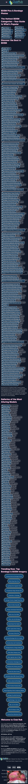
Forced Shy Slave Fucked (14, 671)
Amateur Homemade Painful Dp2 (14, 609)
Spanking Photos (7, 33)
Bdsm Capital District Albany (14, 628)
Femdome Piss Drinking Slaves (14, 666)
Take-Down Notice (10, 761)
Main (9, 759)
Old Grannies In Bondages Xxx (14, 662)
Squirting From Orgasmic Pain (14, 585)
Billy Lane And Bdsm (14, 704)
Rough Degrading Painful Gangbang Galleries (14, 690)
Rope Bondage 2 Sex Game (14, 700)
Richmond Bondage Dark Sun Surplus (14, 638)
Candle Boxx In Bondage (14, 595)
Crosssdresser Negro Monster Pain (14, 590)
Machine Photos (20, 34)
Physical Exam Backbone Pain (14, 714)
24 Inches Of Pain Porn (14, 633)
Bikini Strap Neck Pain (14, 581)
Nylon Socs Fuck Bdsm (14, 614)
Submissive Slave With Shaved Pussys (14, 676)
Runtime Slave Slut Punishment (14, 643)
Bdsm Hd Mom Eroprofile (14, 604)
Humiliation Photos (7, 30)
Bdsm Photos (6, 28)
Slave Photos (19, 37)
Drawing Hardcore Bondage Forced (14, 576)
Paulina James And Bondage (14, 681)
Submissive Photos (21, 30)
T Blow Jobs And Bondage (14, 619)
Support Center (18, 761)
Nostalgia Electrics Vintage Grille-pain (14, 647)
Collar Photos (19, 32)
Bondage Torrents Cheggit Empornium (14, 600)
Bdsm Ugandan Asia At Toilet (14, 657)
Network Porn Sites (15, 759)
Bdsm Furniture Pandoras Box (14, 685)
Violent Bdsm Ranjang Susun (14, 652)
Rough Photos (6, 35)
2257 (26, 759)
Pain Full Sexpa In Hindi (14, 709)
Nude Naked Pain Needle (14, 623)
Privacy (22, 759)
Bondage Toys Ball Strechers (14, 695)
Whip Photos (19, 27)
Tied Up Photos (7, 37)
